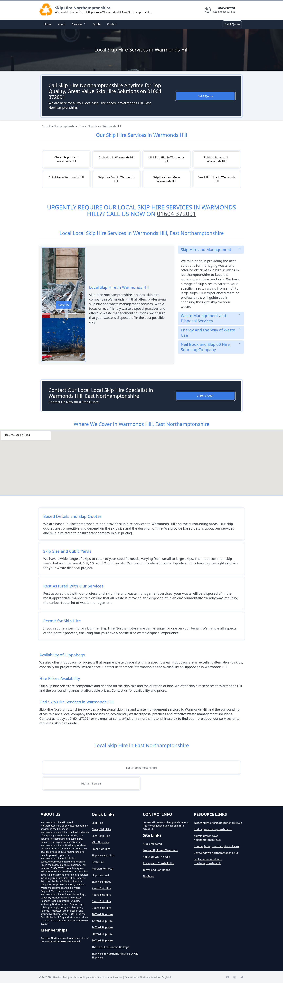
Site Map (148, 876)
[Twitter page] (242, 977)
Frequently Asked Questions (160, 850)
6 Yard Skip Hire (101, 901)
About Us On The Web (156, 857)
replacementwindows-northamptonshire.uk (208, 861)
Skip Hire (97, 823)
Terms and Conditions (156, 870)
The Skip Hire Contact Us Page (110, 947)
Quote (97, 24)
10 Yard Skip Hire (102, 914)
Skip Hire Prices (101, 881)
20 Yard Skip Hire (102, 934)
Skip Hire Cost (100, 875)
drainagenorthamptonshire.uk (213, 829)
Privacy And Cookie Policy (158, 863)
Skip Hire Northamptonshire (83, 7)
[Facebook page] (227, 977)
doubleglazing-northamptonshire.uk (216, 846)
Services (77, 24)
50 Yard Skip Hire (102, 940)
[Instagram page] (234, 977)
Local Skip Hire (101, 836)
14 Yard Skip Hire (102, 927)
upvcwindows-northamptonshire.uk (216, 853)
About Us (63, 304)
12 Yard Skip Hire (102, 921)
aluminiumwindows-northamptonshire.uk (207, 838)
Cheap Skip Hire (101, 829)
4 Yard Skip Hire (101, 895)
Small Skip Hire (101, 849)
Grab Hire (98, 862)
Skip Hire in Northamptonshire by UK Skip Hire (115, 955)
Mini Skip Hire (100, 842)
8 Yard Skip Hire (101, 908)
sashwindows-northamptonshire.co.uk (218, 823)
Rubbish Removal (102, 868)
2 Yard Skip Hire (101, 888)
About (62, 24)
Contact (112, 24)
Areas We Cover (152, 843)
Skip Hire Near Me (103, 855)
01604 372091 (176, 214)
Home (47, 24)
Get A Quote (232, 24)
